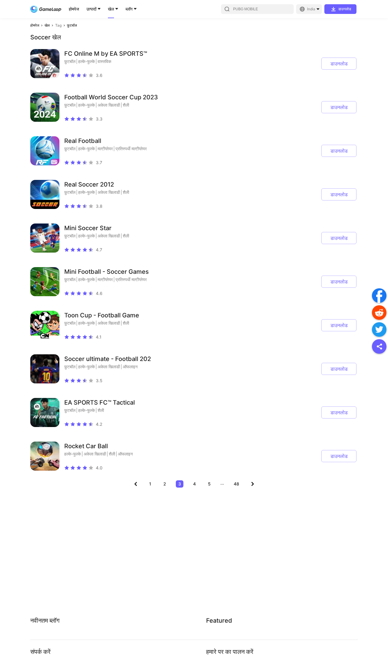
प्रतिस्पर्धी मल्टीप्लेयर (131, 148)
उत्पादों (91, 9)
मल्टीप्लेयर (105, 148)
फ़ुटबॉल (72, 25)
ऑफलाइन (130, 366)
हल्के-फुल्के (86, 61)
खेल (111, 9)
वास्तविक (104, 61)
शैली (126, 105)
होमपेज (74, 9)
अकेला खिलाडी (109, 105)
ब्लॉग (128, 9)
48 (236, 483)
